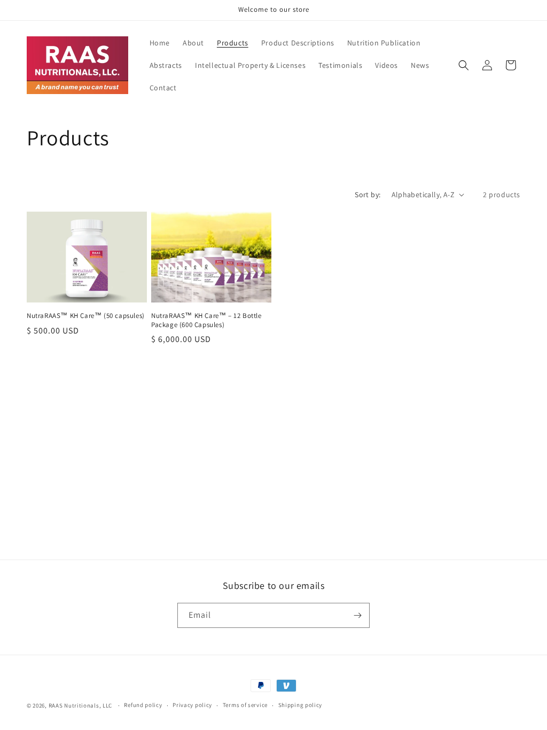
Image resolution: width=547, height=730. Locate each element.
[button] (463, 65)
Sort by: (367, 194)
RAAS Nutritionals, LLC (80, 705)
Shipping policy (300, 705)
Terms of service (245, 705)
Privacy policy (192, 705)
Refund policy (143, 705)
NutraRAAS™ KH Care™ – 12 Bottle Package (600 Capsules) (206, 320)
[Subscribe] (357, 615)
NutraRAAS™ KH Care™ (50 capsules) (86, 316)
